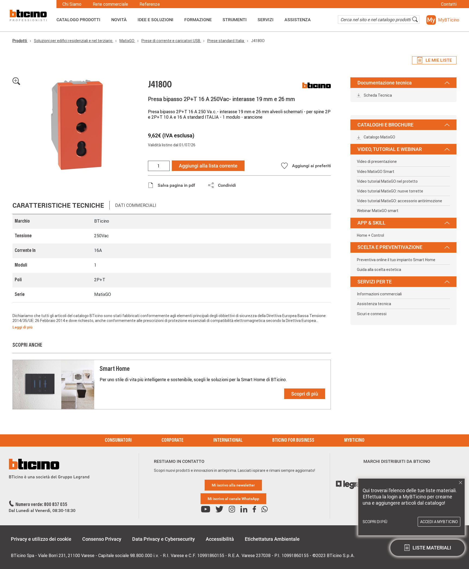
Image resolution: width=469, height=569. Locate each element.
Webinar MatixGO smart (377, 210)
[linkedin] (243, 509)
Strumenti (235, 20)
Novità (119, 20)
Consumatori (118, 440)
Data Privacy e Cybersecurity (163, 539)
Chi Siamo (71, 4)
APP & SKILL (371, 223)
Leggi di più (22, 327)
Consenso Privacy (101, 539)
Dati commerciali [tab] (135, 205)
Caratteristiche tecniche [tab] (58, 205)
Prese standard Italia (226, 40)
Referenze (150, 4)
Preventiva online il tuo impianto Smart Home (396, 259)
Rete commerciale (110, 4)
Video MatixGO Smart (375, 171)
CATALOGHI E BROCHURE (385, 125)
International (227, 440)
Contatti (449, 4)
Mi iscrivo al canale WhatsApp (233, 499)
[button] (442, 20)
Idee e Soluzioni (155, 20)
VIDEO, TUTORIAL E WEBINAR (389, 149)
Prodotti (20, 40)
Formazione (198, 20)
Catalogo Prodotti (78, 20)
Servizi (266, 20)
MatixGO (127, 40)
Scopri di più (304, 394)
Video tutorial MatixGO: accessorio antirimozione (399, 200)
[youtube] (205, 509)
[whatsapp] (264, 509)
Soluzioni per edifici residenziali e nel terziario (73, 40)
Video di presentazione (377, 161)
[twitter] (219, 509)
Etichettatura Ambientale (272, 539)
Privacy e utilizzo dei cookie (41, 539)
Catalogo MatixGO (379, 137)
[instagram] (232, 509)
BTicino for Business (293, 440)
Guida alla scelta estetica (379, 269)
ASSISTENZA (297, 20)
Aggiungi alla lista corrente (208, 166)
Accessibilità (220, 539)
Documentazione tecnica (384, 83)
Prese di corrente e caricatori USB (171, 40)
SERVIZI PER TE (374, 281)
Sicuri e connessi (371, 313)
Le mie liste (439, 60)
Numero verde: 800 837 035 (41, 504)
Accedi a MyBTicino (439, 521)
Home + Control (370, 235)
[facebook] (254, 509)
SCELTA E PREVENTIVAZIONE (389, 247)
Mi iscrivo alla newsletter (233, 485)
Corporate (172, 440)
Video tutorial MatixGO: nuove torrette (390, 191)
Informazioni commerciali (379, 294)
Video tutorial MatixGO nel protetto (387, 181)
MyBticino (354, 440)
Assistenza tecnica (374, 303)
